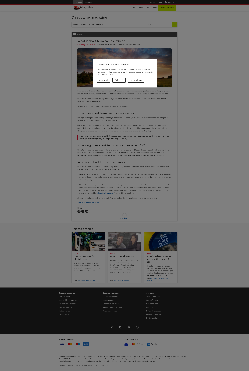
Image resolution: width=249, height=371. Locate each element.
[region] (125, 73)
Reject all (119, 80)
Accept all (103, 80)
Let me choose (136, 80)
